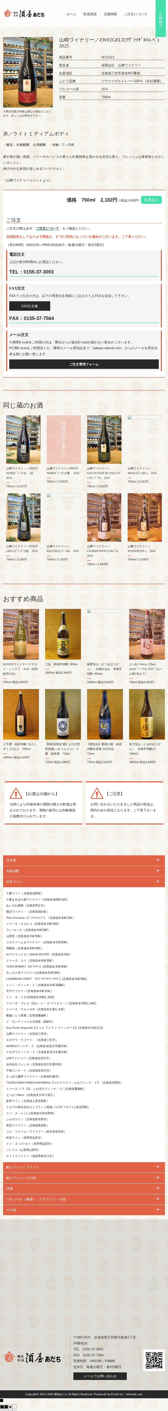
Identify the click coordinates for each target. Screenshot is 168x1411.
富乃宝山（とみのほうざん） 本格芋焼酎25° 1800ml (145, 748)
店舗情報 (110, 14)
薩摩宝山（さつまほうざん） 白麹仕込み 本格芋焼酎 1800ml (104, 669)
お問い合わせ (160, 17)
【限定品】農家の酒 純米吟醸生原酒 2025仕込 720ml (104, 748)
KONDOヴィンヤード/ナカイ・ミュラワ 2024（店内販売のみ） (20, 669)
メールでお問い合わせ (100, 1376)
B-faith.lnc (117, 1394)
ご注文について (135, 14)
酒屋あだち (60, 1394)
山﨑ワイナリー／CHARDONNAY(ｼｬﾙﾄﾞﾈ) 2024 (104, 551)
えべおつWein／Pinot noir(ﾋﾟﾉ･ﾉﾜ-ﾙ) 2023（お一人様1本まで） (145, 669)
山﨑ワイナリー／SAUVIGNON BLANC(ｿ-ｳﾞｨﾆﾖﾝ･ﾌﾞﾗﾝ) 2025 (104, 473)
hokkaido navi (134, 1394)
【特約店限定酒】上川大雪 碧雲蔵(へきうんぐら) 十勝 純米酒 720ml (64, 748)
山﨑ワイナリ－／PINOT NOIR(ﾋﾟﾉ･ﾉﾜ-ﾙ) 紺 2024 (22, 473)
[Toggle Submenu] (158, 860)
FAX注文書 (30, 306)
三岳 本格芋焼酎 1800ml (61, 664)
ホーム (71, 14)
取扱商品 (89, 14)
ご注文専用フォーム (84, 364)
